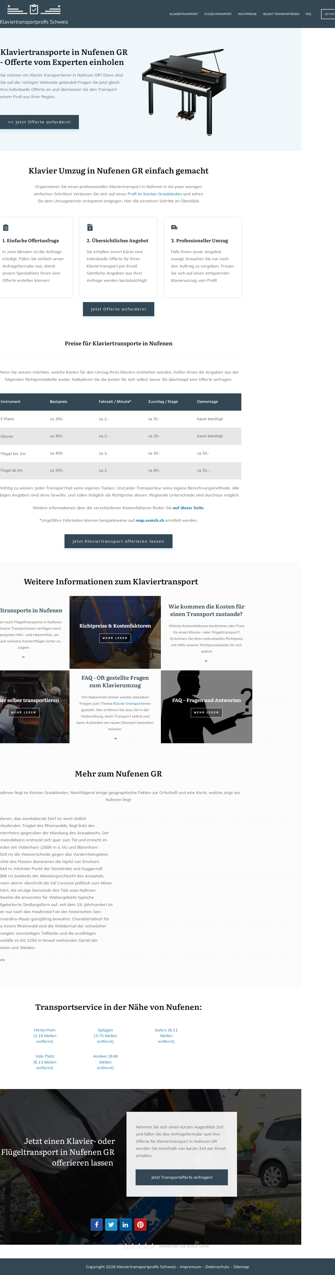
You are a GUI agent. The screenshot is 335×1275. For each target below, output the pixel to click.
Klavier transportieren (132, 703)
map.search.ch (150, 520)
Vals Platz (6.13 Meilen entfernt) (45, 1062)
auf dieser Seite (188, 507)
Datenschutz (217, 1266)
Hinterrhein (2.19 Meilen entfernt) (45, 1035)
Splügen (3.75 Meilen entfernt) (105, 1035)
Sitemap (241, 1266)
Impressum (190, 1266)
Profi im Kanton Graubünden (155, 193)
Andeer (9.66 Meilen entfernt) (105, 1062)
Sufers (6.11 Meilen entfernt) (166, 1035)
